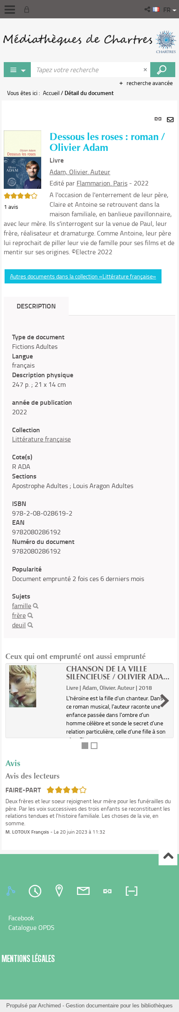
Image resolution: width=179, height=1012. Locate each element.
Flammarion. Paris (102, 183)
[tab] (12, 891)
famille (21, 605)
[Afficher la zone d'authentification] (28, 9)
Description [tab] (36, 306)
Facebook (21, 917)
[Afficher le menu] (9, 9)
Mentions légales (28, 958)
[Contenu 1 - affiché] (85, 745)
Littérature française (41, 438)
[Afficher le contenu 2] (94, 745)
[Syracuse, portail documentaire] (89, 41)
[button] (148, 9)
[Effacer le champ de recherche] (146, 69)
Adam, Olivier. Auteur (80, 171)
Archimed (49, 1005)
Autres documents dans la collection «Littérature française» (83, 276)
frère (19, 615)
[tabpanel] (89, 475)
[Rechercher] (35, 606)
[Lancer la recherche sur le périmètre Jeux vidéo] (162, 69)
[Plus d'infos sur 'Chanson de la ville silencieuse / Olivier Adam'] (34, 686)
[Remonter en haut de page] (168, 856)
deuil (19, 624)
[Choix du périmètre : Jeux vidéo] (17, 69)
